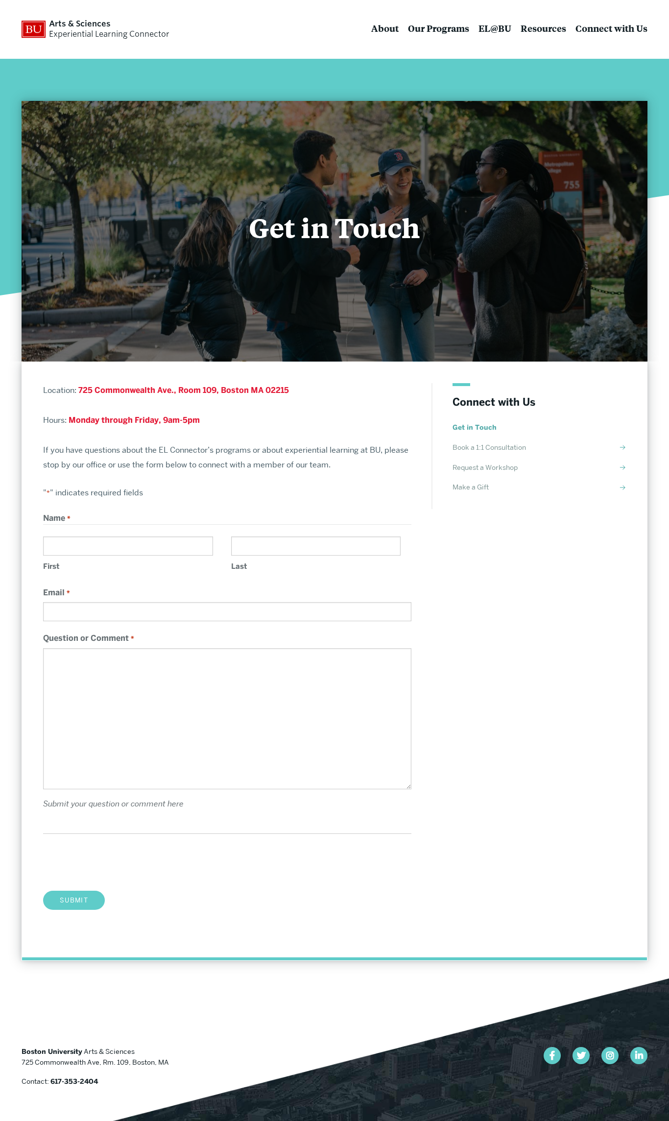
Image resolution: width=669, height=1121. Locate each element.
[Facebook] (552, 1055)
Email (56, 592)
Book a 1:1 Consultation (489, 447)
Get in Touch (475, 427)
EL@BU (494, 28)
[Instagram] (610, 1055)
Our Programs (438, 28)
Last (239, 566)
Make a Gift (471, 487)
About (385, 28)
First (51, 566)
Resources (543, 28)
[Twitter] (581, 1055)
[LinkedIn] (638, 1055)
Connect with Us (611, 28)
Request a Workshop (485, 467)
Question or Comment (88, 638)
